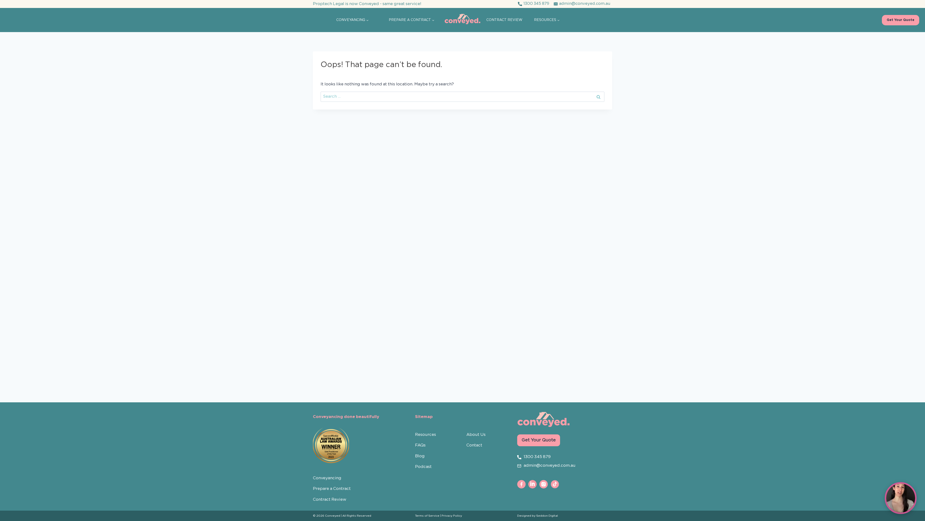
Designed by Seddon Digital (537, 515)
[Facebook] (521, 484)
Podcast (423, 467)
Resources (425, 435)
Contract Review (504, 20)
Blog (420, 456)
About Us (476, 435)
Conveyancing (327, 478)
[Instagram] (544, 484)
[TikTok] (555, 484)
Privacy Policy (452, 515)
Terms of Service (427, 515)
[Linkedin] (532, 484)
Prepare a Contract (332, 489)
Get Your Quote (900, 20)
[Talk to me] (901, 498)
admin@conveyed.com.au (549, 465)
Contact (474, 445)
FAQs (420, 445)
